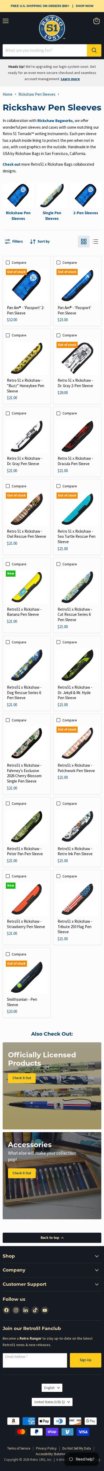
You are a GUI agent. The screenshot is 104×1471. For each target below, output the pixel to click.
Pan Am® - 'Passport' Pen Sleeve (74, 310)
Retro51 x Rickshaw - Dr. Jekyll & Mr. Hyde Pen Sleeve (75, 692)
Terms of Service (18, 1448)
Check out (12, 164)
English (49, 1387)
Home (8, 94)
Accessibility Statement (52, 1454)
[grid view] (84, 241)
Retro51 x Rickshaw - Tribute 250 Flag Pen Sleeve (75, 926)
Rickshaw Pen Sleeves (36, 94)
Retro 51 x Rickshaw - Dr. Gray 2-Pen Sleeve (75, 383)
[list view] (95, 241)
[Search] (94, 50)
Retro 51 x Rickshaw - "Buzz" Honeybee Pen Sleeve (25, 385)
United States (49, 1402)
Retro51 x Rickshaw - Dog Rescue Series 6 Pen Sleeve (24, 692)
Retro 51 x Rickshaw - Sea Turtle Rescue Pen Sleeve (76, 536)
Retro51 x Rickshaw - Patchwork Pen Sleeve (76, 768)
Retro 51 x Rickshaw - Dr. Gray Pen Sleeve (24, 461)
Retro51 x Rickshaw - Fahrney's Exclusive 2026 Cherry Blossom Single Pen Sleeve (24, 773)
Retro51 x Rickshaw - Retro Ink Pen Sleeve (75, 851)
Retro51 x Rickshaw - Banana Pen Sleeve (24, 612)
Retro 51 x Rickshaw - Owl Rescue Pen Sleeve (26, 534)
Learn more (70, 79)
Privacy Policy (46, 1448)
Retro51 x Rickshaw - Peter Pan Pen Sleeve (25, 851)
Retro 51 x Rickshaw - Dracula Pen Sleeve (75, 461)
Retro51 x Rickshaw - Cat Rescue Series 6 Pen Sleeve (75, 614)
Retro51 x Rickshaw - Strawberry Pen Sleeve (26, 924)
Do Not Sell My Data (76, 1448)
